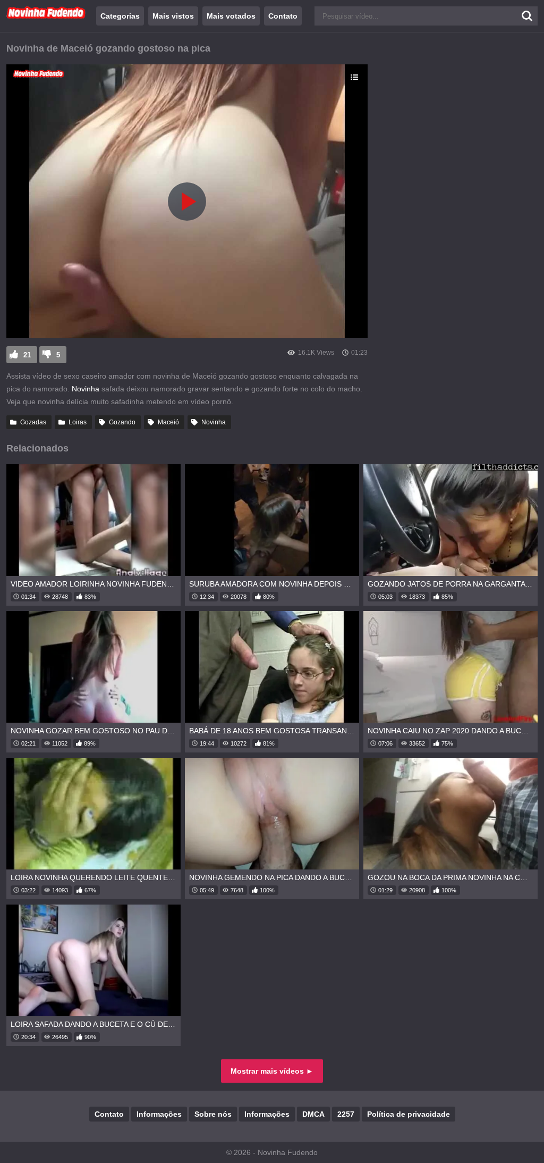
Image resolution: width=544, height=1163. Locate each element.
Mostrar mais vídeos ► (272, 1071)
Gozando (122, 422)
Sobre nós (213, 1114)
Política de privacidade (408, 1114)
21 (27, 355)
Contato (283, 16)
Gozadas (33, 422)
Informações (159, 1114)
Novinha (85, 388)
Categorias (120, 16)
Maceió (168, 422)
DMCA (313, 1114)
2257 (345, 1114)
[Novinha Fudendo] (46, 16)
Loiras (78, 422)
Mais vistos (173, 16)
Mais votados (231, 16)
